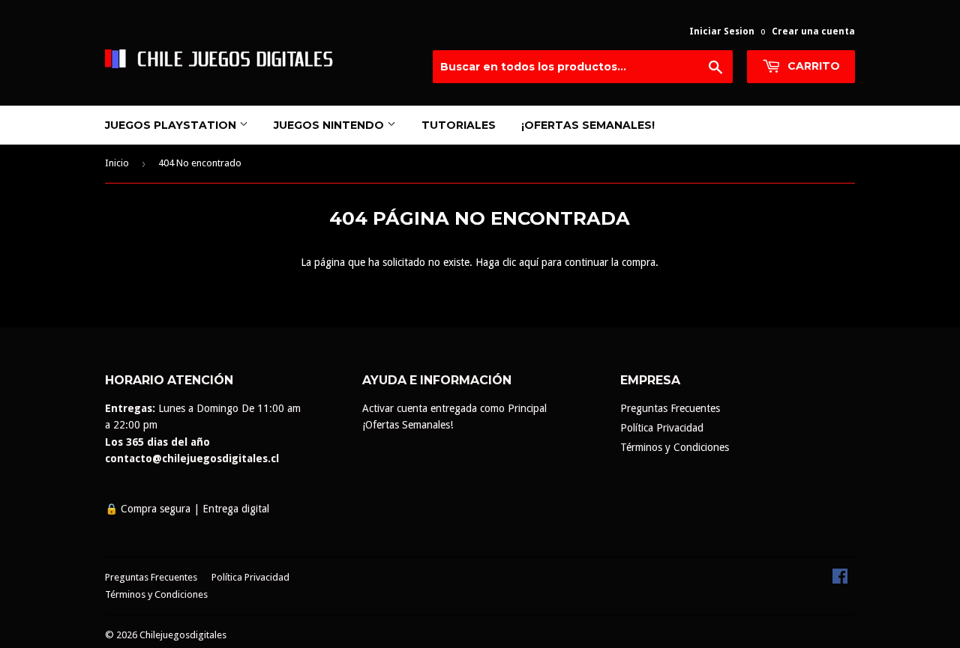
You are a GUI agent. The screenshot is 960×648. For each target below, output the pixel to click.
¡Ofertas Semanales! (588, 125)
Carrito (812, 66)
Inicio (117, 163)
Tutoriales (459, 125)
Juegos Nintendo (330, 125)
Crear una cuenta (813, 31)
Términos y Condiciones (674, 447)
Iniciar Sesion (721, 31)
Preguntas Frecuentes (670, 408)
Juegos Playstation (172, 125)
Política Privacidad (662, 428)
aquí (528, 262)
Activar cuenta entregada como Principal (454, 408)
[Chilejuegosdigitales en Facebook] (840, 580)
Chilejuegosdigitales (183, 635)
